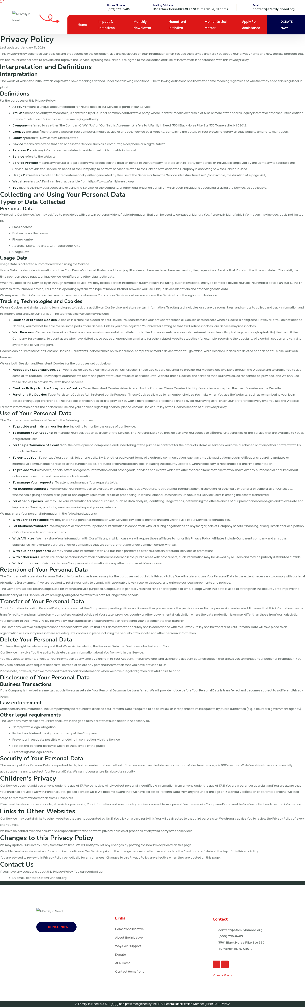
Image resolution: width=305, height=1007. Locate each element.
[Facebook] (216, 964)
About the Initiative (129, 937)
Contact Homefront (129, 971)
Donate (120, 954)
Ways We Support (128, 946)
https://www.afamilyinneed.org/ (111, 181)
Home (82, 24)
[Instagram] (225, 964)
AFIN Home (123, 963)
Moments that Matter (216, 24)
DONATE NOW (287, 24)
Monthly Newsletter (142, 24)
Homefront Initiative (177, 24)
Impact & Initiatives (107, 24)
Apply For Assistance (251, 24)
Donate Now (58, 927)
